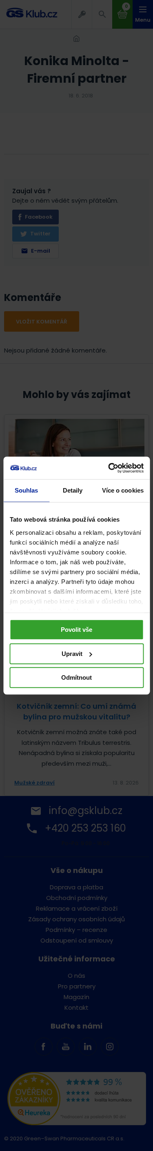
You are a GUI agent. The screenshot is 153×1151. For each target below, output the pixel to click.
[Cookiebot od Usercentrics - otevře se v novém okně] (109, 468)
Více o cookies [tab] (123, 490)
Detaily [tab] (73, 490)
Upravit (72, 653)
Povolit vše (76, 629)
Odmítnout (76, 677)
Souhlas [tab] (26, 490)
